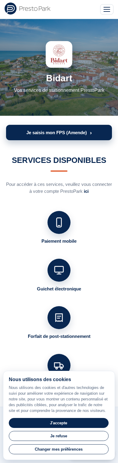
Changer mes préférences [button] (59, 449)
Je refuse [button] (58, 436)
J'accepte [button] (58, 423)
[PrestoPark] (28, 8)
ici (86, 191)
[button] (59, 132)
